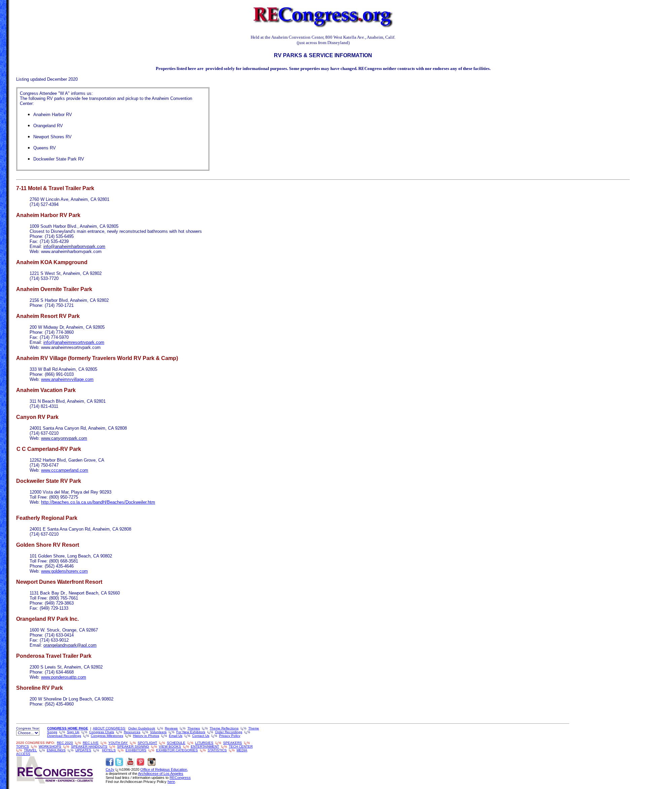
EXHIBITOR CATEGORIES (177, 750)
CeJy (110, 769)
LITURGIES (204, 743)
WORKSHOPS (50, 746)
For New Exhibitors (190, 732)
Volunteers (158, 732)
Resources (132, 732)
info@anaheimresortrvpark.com (73, 342)
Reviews (171, 728)
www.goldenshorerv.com (64, 571)
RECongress (180, 778)
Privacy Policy (229, 736)
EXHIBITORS (135, 750)
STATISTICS (217, 750)
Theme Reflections (224, 728)
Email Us (175, 736)
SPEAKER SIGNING (133, 746)
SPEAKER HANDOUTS (89, 746)
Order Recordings (228, 732)
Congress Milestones (107, 736)
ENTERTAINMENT (205, 746)
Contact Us (200, 736)
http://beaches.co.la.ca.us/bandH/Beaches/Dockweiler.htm (98, 502)
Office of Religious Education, (164, 769)
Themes (193, 728)
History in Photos (146, 736)
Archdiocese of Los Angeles (160, 774)
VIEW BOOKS (170, 746)
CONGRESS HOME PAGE (67, 728)
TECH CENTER (241, 746)
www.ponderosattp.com (63, 677)
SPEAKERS (232, 743)
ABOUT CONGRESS (109, 728)
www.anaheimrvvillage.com (67, 379)
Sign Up (73, 732)
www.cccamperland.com (64, 470)
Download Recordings (64, 736)
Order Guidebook (141, 728)
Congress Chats (101, 732)
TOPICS (22, 746)
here (171, 782)
